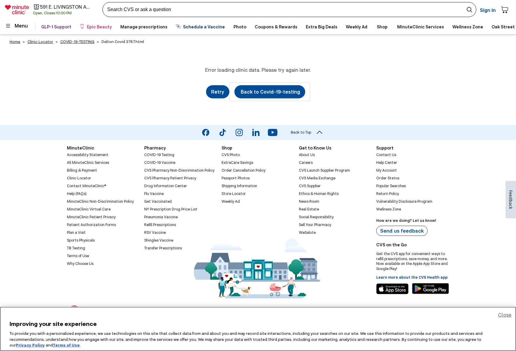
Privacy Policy (30, 344)
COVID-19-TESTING (77, 41)
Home (15, 41)
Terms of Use (66, 344)
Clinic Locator (40, 41)
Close (505, 315)
